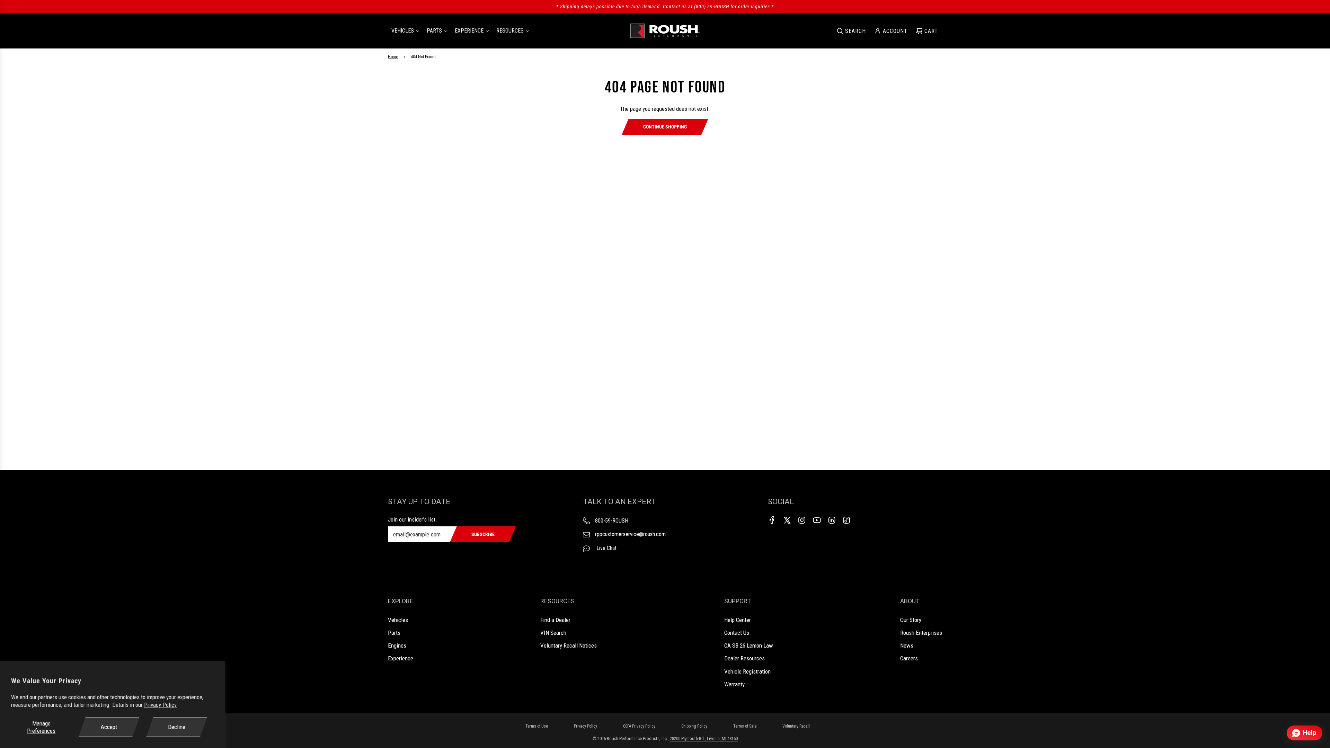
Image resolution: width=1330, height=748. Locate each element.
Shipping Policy (694, 726)
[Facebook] (772, 520)
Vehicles (398, 619)
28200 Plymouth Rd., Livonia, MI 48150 (704, 738)
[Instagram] (802, 520)
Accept (109, 726)
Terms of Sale (744, 726)
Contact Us (736, 632)
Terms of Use (536, 726)
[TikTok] (846, 520)
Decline (176, 726)
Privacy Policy (160, 704)
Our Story (910, 619)
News (906, 645)
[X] (787, 520)
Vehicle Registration (747, 671)
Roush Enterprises (921, 632)
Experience (400, 658)
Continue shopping (665, 127)
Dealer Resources (744, 658)
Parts (394, 632)
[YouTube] (817, 520)
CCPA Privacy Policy (639, 726)
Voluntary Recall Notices (568, 645)
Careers (909, 658)
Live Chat (606, 548)
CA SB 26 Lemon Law (748, 645)
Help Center (737, 619)
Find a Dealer (555, 619)
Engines (397, 645)
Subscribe (483, 534)
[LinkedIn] (831, 520)
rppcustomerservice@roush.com (630, 534)
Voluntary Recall (796, 726)
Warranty (734, 684)
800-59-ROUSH (611, 520)
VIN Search (553, 632)
